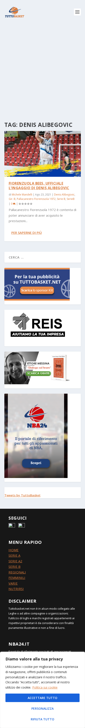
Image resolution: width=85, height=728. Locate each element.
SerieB (71, 199)
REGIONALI (17, 572)
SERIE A (14, 555)
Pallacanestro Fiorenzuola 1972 (36, 199)
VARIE (13, 583)
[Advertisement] (42, 68)
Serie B (61, 199)
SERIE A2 (15, 561)
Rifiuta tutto (42, 719)
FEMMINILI (16, 577)
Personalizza (42, 708)
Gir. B (12, 199)
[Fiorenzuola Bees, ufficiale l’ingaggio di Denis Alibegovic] (42, 154)
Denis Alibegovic (64, 194)
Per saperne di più (26, 232)
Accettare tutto (42, 698)
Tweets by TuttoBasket (22, 495)
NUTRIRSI (16, 589)
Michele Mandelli (22, 194)
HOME (13, 550)
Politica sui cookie (45, 687)
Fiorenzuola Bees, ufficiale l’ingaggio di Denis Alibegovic (39, 185)
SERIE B (14, 566)
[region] (42, 690)
